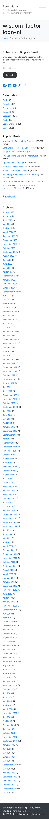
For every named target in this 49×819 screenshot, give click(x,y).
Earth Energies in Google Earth (16, 148)
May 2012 (7, 538)
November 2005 (10, 713)
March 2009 (8, 621)
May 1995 (7, 753)
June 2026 (7, 220)
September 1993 (10, 765)
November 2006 (10, 685)
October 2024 (9, 288)
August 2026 (8, 212)
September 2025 (10, 252)
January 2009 (9, 629)
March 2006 (8, 709)
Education (7, 104)
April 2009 (7, 618)
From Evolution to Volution (14, 166)
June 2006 (7, 697)
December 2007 (10, 653)
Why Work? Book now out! (14, 170)
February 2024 (9, 311)
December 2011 (10, 554)
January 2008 (9, 649)
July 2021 (7, 387)
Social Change (9, 124)
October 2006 (9, 689)
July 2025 (7, 260)
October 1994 (9, 757)
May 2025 (7, 268)
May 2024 (7, 300)
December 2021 (10, 367)
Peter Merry (10, 6)
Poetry (6, 120)
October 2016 (9, 470)
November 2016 (10, 466)
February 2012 (9, 550)
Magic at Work (9, 152)
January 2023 (9, 335)
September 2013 (10, 522)
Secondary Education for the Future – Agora (22, 174)
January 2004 (9, 729)
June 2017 (7, 463)
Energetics (7, 108)
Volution (6, 128)
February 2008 (9, 645)
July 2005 (7, 717)
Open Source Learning (13, 162)
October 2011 (9, 562)
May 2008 (7, 641)
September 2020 (10, 407)
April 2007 (7, 673)
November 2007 (10, 657)
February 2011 (9, 578)
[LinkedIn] (10, 85)
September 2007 (10, 661)
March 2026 (8, 232)
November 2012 (10, 526)
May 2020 (7, 419)
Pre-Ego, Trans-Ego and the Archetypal (20, 156)
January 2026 (9, 236)
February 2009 (9, 625)
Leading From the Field (14, 811)
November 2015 (10, 486)
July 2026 (7, 216)
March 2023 (8, 327)
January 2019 (9, 427)
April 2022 (7, 351)
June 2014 (7, 502)
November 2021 (10, 371)
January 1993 (9, 773)
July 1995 (7, 749)
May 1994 (7, 761)
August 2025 (8, 256)
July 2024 (7, 295)
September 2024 (10, 292)
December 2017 (10, 447)
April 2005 (7, 721)
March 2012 (8, 546)
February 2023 (9, 331)
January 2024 (9, 315)
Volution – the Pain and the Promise (18, 141)
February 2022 (9, 359)
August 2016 (8, 474)
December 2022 (10, 339)
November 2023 (10, 319)
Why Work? (35, 807)
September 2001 (10, 741)
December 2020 (10, 395)
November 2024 (10, 284)
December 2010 (10, 586)
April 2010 (7, 598)
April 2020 (7, 423)
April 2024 (7, 303)
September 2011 (10, 566)
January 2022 (9, 363)
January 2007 (9, 681)
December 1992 (10, 777)
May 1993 (7, 769)
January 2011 (9, 582)
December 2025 (10, 240)
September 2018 (10, 435)
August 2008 (8, 637)
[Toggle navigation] (42, 10)
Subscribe (10, 75)
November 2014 (10, 494)
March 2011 (8, 574)
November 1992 (10, 781)
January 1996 (9, 745)
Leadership (8, 116)
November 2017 (10, 451)
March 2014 (8, 506)
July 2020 (7, 411)
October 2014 (9, 498)
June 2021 (7, 391)
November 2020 (10, 399)
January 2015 (9, 490)
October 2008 (9, 633)
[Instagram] (24, 85)
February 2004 (9, 725)
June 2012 (7, 534)
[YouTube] (15, 85)
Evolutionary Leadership (15, 807)
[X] (19, 85)
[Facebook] (5, 85)
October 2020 (9, 403)
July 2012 (7, 530)
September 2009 (10, 610)
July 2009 (7, 614)
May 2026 (7, 224)
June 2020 (7, 415)
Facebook (9, 196)
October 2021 (9, 375)
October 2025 (9, 248)
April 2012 (7, 542)
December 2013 (10, 514)
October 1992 (9, 784)
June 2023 (7, 323)
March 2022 (8, 355)
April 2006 (7, 705)
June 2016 (7, 478)
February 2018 (9, 443)
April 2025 (7, 272)
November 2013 (10, 518)
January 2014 (9, 510)
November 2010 (10, 590)
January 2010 (9, 602)
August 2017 (8, 458)
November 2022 (10, 343)
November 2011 (10, 558)
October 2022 (9, 347)
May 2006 (7, 701)
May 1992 (7, 792)
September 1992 (10, 788)
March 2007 (8, 677)
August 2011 (8, 570)
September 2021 (10, 379)
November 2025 (10, 244)
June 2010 (7, 594)
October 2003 (9, 733)
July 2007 (7, 665)
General (6, 112)
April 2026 (7, 228)
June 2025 (7, 264)
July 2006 (7, 693)
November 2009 (10, 606)
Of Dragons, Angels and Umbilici (17, 181)
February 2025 (9, 276)
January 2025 (9, 280)
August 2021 (8, 383)
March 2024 (8, 307)
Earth (5, 100)
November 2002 (10, 737)
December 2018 (10, 431)
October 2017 (9, 455)
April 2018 (7, 439)
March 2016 (8, 482)
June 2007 (7, 669)
